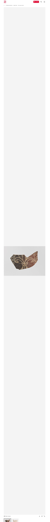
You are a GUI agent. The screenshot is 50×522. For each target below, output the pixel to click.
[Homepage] (5, 2)
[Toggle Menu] (44, 2)
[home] (4, 5)
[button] (24, 261)
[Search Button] (41, 2)
